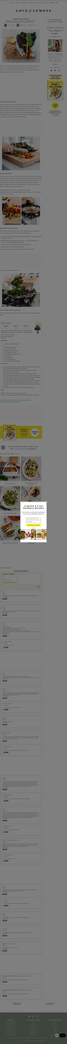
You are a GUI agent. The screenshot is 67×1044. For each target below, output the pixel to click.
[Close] (46, 501)
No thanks (33, 527)
